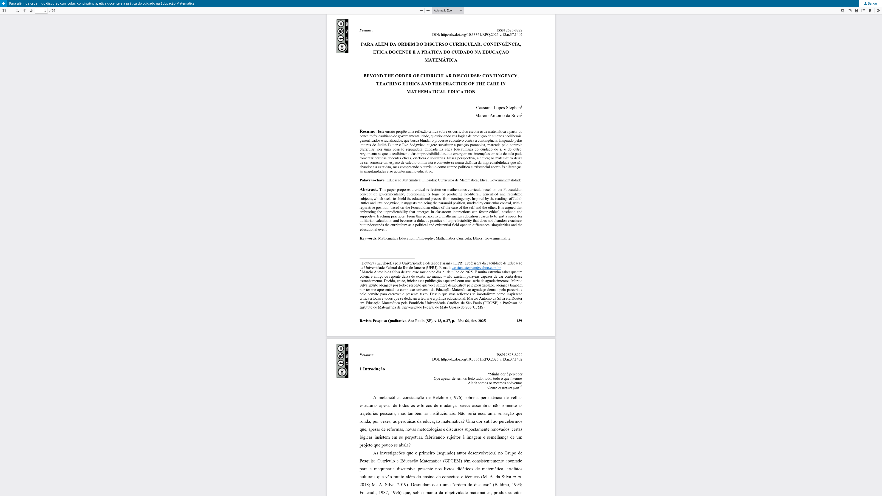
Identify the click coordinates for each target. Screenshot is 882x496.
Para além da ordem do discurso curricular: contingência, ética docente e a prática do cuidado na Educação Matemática (102, 3)
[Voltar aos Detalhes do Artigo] (3, 3)
